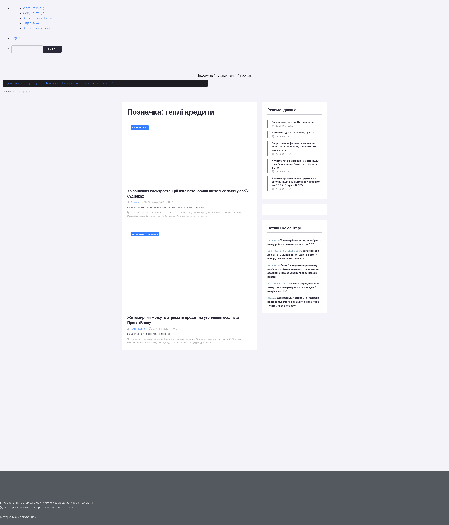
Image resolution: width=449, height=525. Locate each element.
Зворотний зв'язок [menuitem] (37, 28)
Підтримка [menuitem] (31, 23)
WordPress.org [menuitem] (33, 8)
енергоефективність (150, 339)
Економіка (138, 234)
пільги (238, 339)
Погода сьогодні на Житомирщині (293, 122)
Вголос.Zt (154, 212)
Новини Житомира (136, 216)
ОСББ (231, 339)
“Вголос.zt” (68, 507)
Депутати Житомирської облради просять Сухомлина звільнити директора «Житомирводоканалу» (293, 301)
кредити (210, 339)
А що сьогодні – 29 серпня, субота (293, 132)
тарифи (160, 342)
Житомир (164, 212)
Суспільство (139, 127)
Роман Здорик (138, 329)
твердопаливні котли (175, 342)
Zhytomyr (144, 212)
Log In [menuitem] (16, 38)
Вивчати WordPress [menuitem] (37, 18)
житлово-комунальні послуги (180, 339)
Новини (237, 212)
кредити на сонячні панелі (220, 212)
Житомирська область (180, 212)
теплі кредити (202, 216)
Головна (6, 92)
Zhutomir (135, 212)
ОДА (178, 216)
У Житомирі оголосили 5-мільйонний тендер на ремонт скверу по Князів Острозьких (293, 254)
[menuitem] (230, 49)
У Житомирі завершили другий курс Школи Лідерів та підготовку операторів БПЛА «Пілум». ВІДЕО (296, 182)
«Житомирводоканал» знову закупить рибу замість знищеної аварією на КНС (293, 287)
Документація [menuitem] (33, 13)
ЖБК (163, 339)
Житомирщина (199, 212)
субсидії (152, 342)
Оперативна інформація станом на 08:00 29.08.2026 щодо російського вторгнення (294, 147)
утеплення (206, 342)
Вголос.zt (135, 202)
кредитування (221, 339)
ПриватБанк (133, 342)
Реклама (153, 234)
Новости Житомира (165, 216)
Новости (150, 216)
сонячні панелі (187, 216)
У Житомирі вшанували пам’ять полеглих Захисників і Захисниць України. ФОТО (295, 164)
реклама (144, 342)
